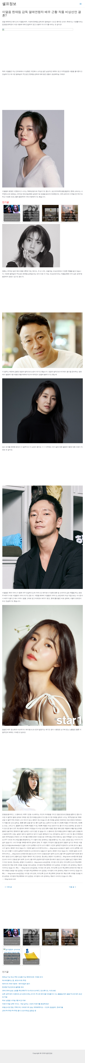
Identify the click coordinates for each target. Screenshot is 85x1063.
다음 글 (72, 887)
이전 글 (8, 887)
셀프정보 (9, 4)
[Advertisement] (42, 93)
